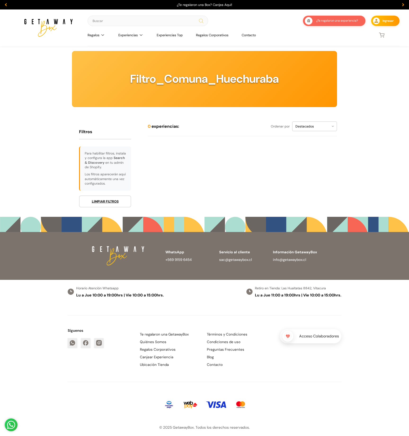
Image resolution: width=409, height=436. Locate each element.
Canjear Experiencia (156, 357)
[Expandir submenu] (102, 35)
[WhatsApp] (72, 343)
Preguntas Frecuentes (225, 349)
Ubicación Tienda (154, 364)
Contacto (249, 35)
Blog (210, 357)
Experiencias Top (170, 35)
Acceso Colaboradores (319, 336)
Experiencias (128, 35)
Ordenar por (280, 126)
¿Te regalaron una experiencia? (337, 21)
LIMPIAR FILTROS (105, 201)
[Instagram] (99, 343)
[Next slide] (403, 4)
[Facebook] (85, 343)
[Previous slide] (5, 4)
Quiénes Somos (153, 342)
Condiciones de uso (223, 342)
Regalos (93, 35)
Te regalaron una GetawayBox (164, 334)
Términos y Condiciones (227, 334)
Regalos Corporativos (212, 35)
